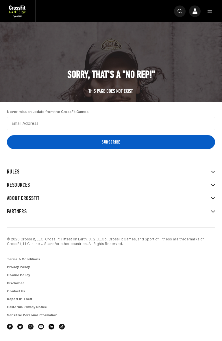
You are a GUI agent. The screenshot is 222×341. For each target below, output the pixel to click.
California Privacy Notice (27, 307)
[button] (210, 11)
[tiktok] (62, 326)
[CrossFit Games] (17, 11)
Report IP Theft (19, 299)
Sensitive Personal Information (32, 315)
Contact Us (16, 291)
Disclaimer (15, 283)
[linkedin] (51, 326)
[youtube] (41, 326)
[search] (180, 11)
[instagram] (31, 326)
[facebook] (10, 326)
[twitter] (20, 326)
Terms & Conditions (23, 259)
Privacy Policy (18, 267)
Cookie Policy (18, 275)
